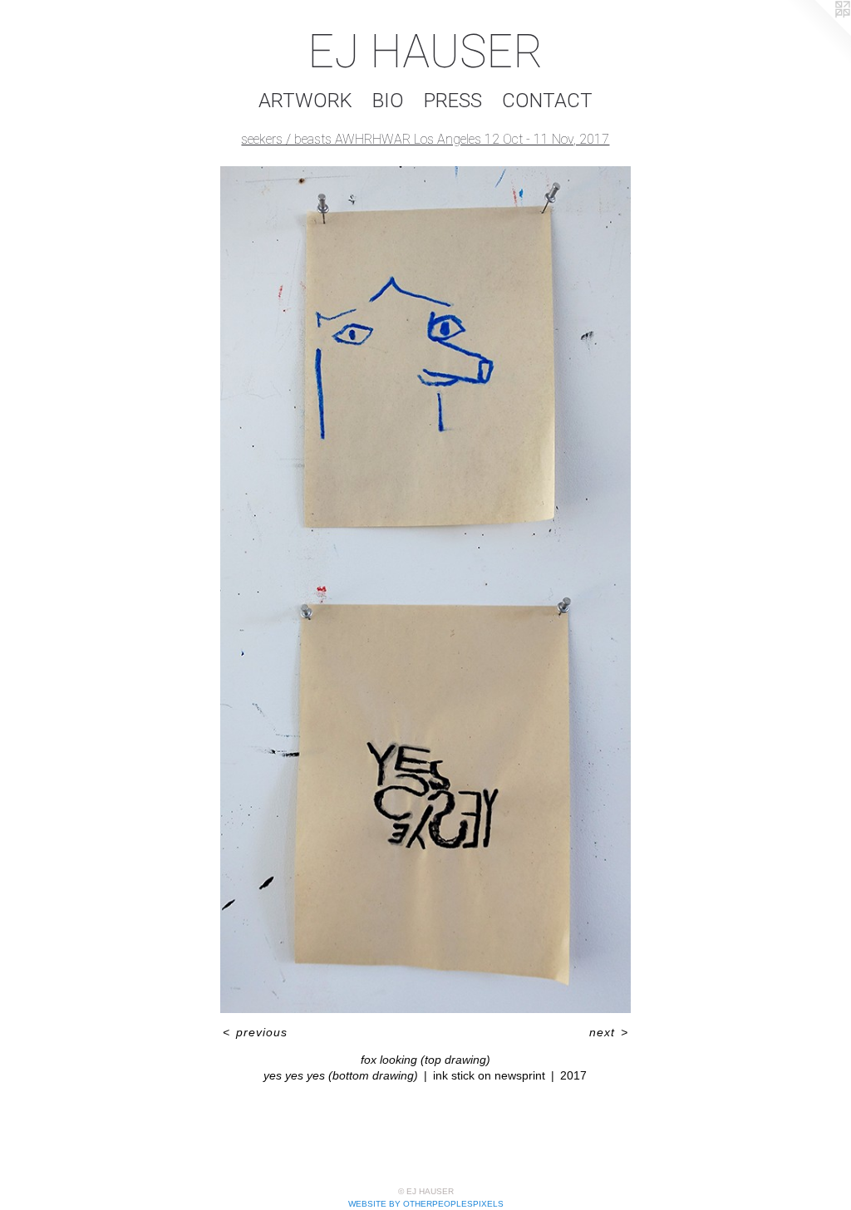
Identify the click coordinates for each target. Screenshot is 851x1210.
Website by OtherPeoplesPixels (426, 1203)
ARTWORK (305, 100)
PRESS (453, 100)
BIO (388, 100)
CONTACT (547, 100)
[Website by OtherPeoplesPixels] (818, 33)
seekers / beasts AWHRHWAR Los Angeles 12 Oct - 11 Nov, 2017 (425, 139)
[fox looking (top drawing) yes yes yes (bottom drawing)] (425, 589)
